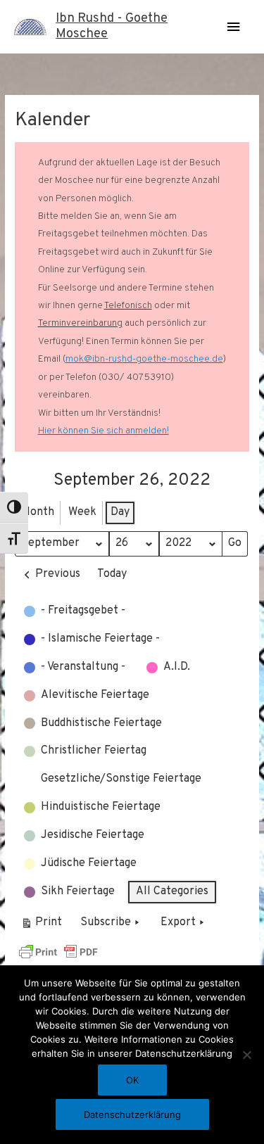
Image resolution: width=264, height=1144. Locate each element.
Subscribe (105, 922)
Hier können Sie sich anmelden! (103, 431)
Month (37, 512)
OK (132, 1080)
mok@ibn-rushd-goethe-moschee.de (144, 359)
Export (178, 922)
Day (120, 512)
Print (41, 925)
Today (112, 574)
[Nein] (246, 1055)
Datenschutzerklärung (132, 1114)
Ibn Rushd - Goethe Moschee (112, 26)
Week (82, 512)
